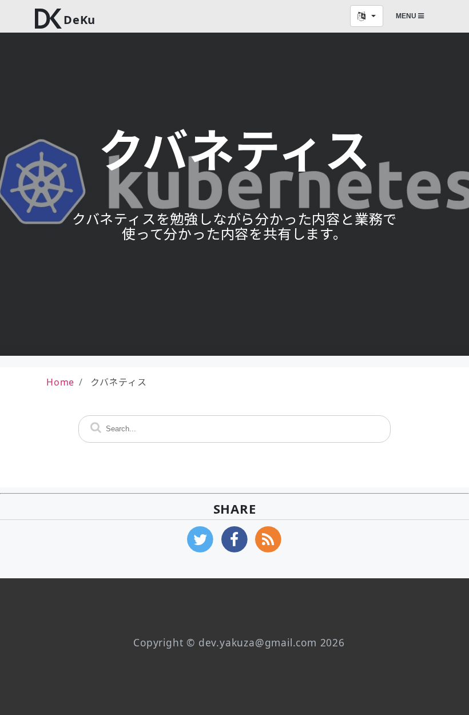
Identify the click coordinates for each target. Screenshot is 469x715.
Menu (407, 16)
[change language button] (366, 16)
